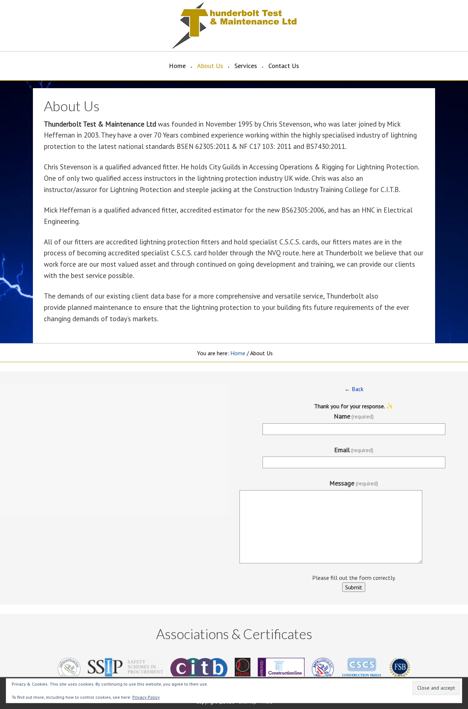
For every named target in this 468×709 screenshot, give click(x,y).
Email (354, 450)
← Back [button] (353, 389)
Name (354, 416)
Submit (353, 587)
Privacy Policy (146, 697)
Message (353, 483)
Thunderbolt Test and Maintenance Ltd (106, 25)
